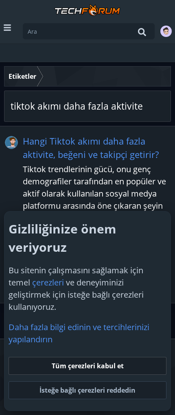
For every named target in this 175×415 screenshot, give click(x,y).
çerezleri (48, 282)
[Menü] (7, 28)
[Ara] (142, 32)
